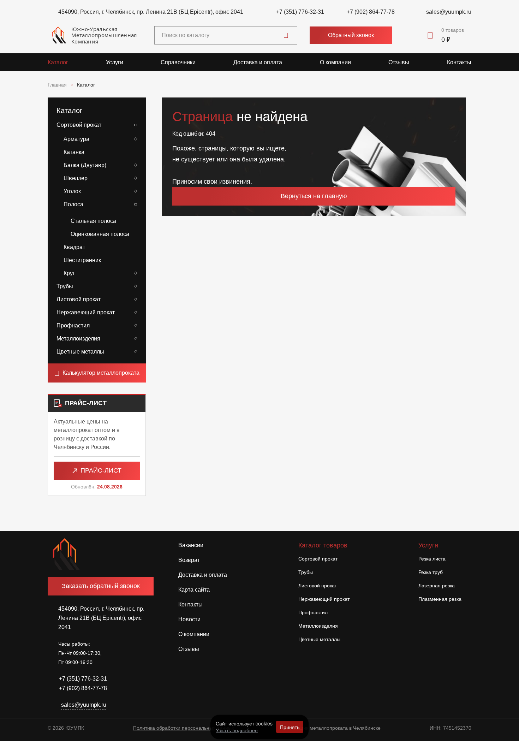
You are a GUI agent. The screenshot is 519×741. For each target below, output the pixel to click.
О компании (335, 62)
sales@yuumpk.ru (448, 12)
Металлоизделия (78, 339)
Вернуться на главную (314, 196)
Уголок (72, 191)
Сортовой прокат (78, 125)
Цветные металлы (80, 352)
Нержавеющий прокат (85, 312)
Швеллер (76, 178)
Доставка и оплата (257, 62)
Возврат (189, 560)
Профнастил (73, 325)
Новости (189, 619)
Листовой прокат (78, 299)
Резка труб (430, 572)
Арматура (76, 139)
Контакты (459, 62)
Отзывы (398, 62)
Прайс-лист (100, 470)
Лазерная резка (436, 585)
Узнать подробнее (237, 730)
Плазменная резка (439, 599)
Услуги (114, 62)
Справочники (178, 62)
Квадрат (74, 247)
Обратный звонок (351, 35)
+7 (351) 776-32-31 (300, 12)
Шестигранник (82, 260)
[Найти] (286, 35)
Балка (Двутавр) (85, 165)
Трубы (64, 286)
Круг (69, 273)
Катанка (74, 152)
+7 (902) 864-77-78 (371, 12)
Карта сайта (194, 590)
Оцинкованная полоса (100, 234)
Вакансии (190, 545)
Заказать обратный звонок (101, 585)
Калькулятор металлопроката (100, 373)
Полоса (73, 204)
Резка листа (432, 559)
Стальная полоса (93, 221)
